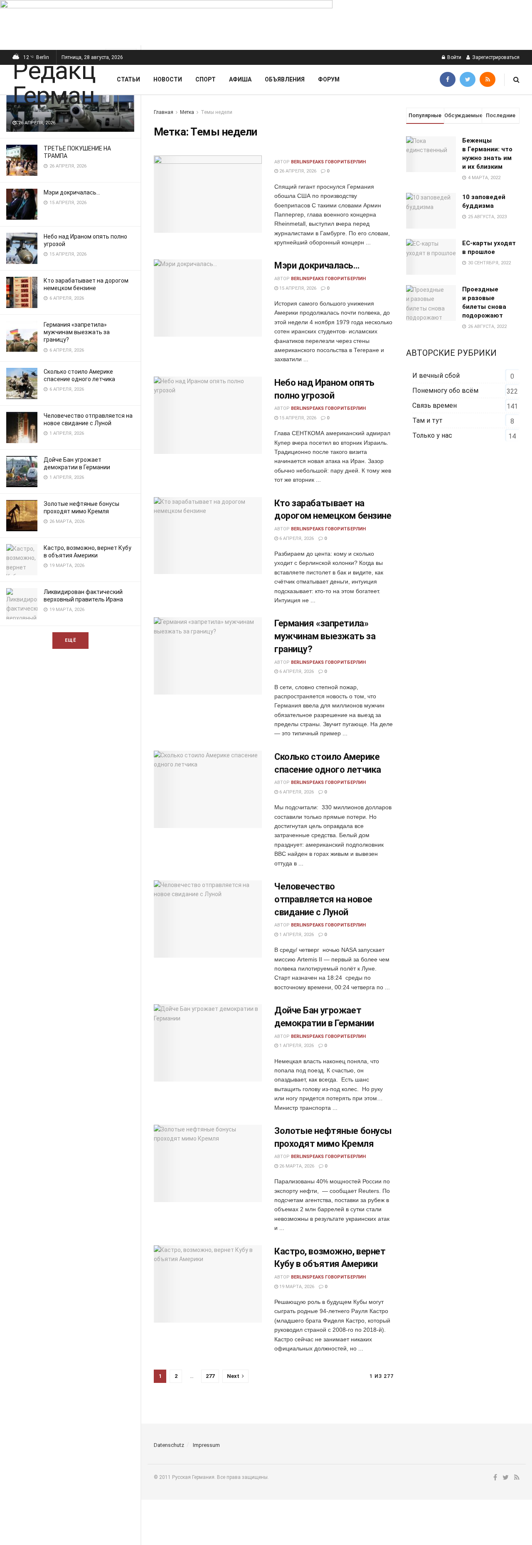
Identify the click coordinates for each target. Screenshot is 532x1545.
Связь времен (434, 405)
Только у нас (432, 435)
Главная (163, 112)
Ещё (70, 640)
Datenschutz (169, 1445)
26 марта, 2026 (296, 1166)
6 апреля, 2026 (296, 538)
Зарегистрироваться (495, 57)
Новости (167, 79)
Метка (187, 112)
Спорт (205, 79)
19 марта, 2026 (296, 1286)
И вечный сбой (436, 375)
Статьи (128, 79)
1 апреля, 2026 (296, 934)
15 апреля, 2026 (297, 288)
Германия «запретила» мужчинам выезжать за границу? (77, 332)
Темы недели (216, 112)
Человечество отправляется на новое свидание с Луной (323, 899)
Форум (329, 79)
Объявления (285, 79)
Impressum (206, 1445)
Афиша (240, 79)
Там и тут (427, 420)
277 (210, 1376)
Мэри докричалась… (72, 192)
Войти (453, 57)
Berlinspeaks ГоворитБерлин (328, 162)
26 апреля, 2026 (297, 171)
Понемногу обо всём (445, 390)
